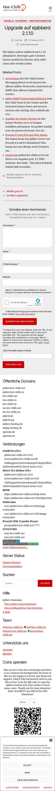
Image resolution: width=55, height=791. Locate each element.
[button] (51, 740)
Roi (20, 40)
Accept (27, 765)
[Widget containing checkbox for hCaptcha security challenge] (23, 302)
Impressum (47, 787)
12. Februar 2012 (36, 40)
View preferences (27, 780)
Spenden (8, 650)
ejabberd (19, 174)
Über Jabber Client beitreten (20, 604)
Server (27, 174)
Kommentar (9, 225)
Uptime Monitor (12, 562)
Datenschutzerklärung (31, 787)
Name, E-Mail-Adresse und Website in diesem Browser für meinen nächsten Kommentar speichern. (28, 291)
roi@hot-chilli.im (36, 627)
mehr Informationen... (15, 547)
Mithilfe (7, 654)
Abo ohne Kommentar (25, 314)
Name (6, 251)
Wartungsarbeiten (40, 21)
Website (6, 277)
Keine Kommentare (29, 44)
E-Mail (6, 612)
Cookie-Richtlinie (12, 787)
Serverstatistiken (12, 566)
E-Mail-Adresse (11, 264)
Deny (27, 772)
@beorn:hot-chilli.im (14, 631)
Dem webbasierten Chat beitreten (23, 608)
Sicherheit (21, 21)
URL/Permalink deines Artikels (17, 350)
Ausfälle (9, 21)
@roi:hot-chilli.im (13, 627)
